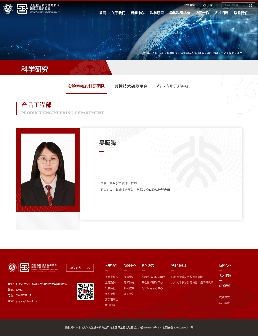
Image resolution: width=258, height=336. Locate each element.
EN (210, 5)
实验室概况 (111, 277)
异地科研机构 (179, 13)
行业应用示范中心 (173, 86)
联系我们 (241, 13)
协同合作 (202, 13)
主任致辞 (110, 282)
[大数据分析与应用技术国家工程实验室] (31, 8)
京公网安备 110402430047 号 (176, 327)
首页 (102, 13)
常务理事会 (111, 299)
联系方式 (224, 297)
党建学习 (129, 277)
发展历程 (110, 288)
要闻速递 (129, 282)
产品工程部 (227, 53)
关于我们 (118, 13)
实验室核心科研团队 (192, 53)
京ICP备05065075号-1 (146, 327)
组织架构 (110, 293)
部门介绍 (212, 53)
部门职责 (224, 303)
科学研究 (157, 13)
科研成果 (129, 288)
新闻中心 (137, 13)
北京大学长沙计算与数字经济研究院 (192, 282)
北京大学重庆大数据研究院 (187, 277)
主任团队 (110, 305)
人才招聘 (221, 13)
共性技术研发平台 (131, 86)
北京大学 (189, 5)
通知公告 (129, 293)
